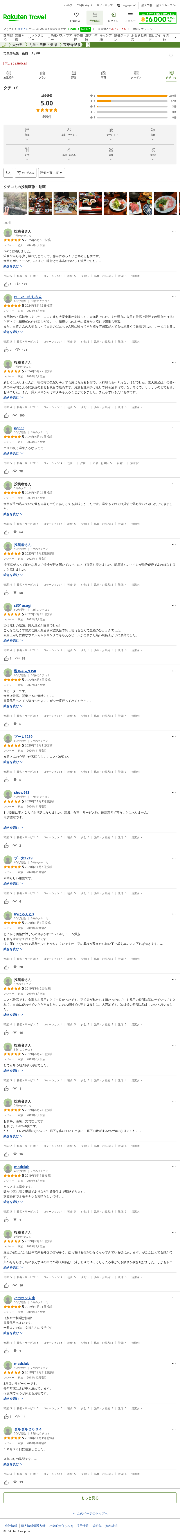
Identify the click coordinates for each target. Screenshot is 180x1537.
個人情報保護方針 (33, 1526)
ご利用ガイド (84, 5)
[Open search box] (8, 173)
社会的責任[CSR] (61, 1526)
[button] (15, 203)
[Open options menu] (173, 231)
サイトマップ (105, 5)
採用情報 (82, 1526)
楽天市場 (146, 5)
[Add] (171, 55)
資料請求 (111, 1526)
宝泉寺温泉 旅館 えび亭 (22, 53)
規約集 (97, 1526)
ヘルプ (68, 5)
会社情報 (11, 1526)
